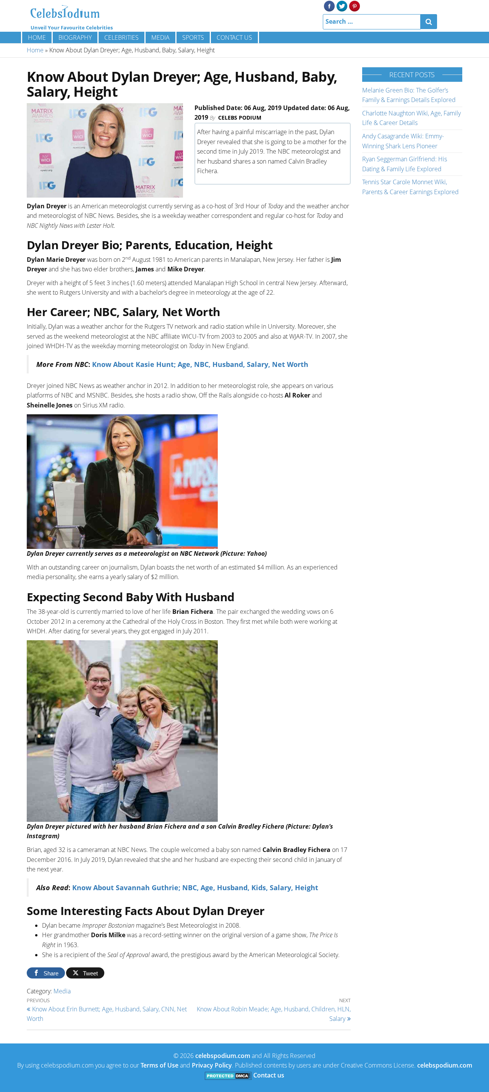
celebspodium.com (222, 1055)
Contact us (234, 37)
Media (160, 37)
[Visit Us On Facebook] (329, 5)
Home (37, 37)
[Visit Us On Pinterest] (354, 5)
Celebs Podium (239, 117)
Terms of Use (159, 1065)
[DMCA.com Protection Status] (228, 1075)
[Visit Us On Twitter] (341, 5)
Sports (193, 37)
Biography (75, 37)
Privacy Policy (212, 1065)
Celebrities (121, 37)
